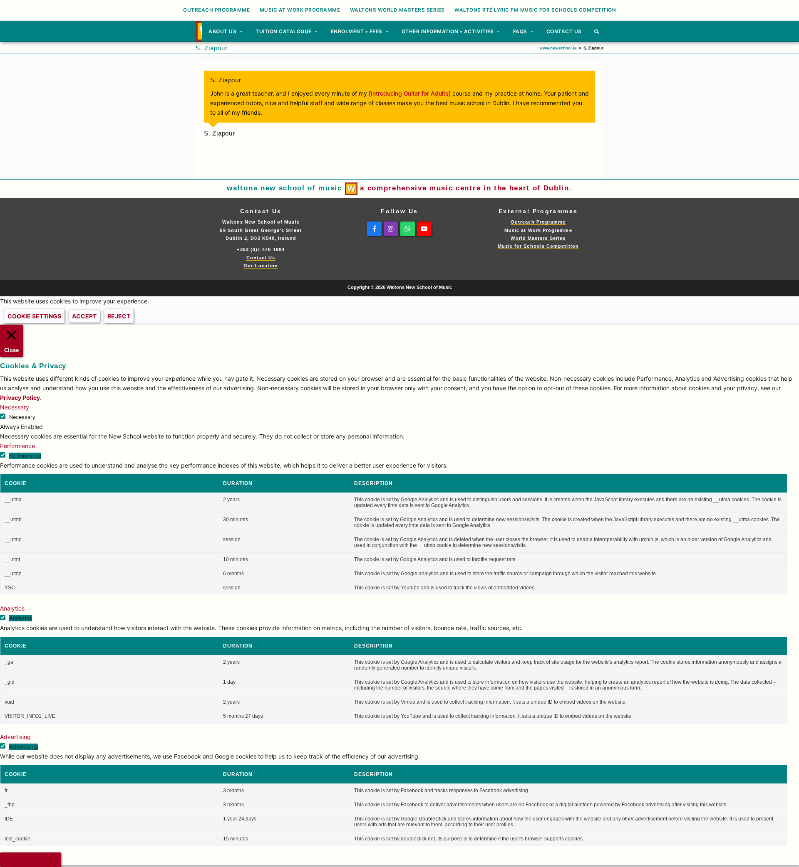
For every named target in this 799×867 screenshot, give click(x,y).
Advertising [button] (15, 736)
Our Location (260, 265)
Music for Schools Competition (538, 246)
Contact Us (260, 257)
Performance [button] (17, 445)
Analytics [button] (12, 608)
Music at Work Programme (538, 230)
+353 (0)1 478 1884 (260, 249)
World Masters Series (538, 238)
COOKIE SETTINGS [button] (34, 316)
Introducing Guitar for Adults (410, 93)
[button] (596, 31)
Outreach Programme (538, 221)
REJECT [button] (118, 316)
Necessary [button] (14, 407)
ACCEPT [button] (84, 316)
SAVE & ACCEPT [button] (30, 860)
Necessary (22, 417)
